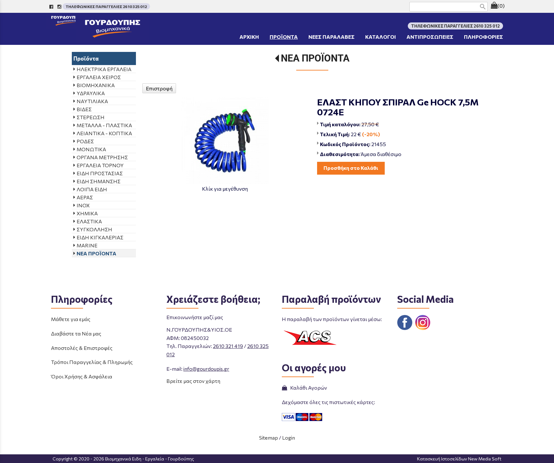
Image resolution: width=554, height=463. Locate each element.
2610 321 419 (228, 346)
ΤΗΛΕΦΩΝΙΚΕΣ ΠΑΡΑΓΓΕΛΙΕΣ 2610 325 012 (106, 6)
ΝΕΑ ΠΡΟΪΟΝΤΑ (315, 58)
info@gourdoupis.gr (206, 369)
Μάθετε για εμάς (70, 319)
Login (288, 437)
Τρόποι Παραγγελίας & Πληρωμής (92, 362)
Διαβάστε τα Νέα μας (76, 333)
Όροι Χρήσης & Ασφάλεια (81, 376)
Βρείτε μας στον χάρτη (193, 381)
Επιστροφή (159, 88)
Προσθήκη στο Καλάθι (350, 168)
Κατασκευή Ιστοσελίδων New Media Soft (459, 458)
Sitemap (268, 437)
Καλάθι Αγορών (307, 387)
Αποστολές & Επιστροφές (82, 348)
